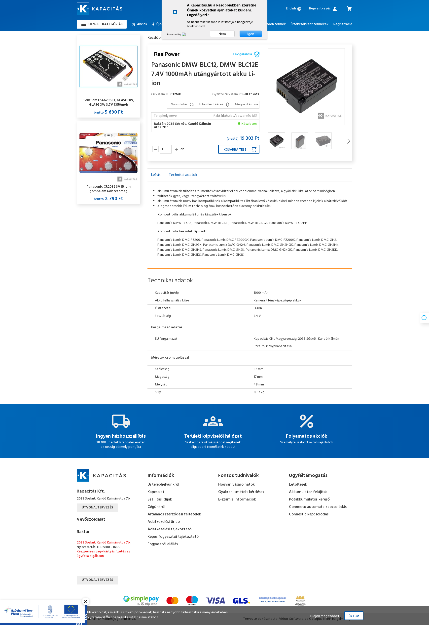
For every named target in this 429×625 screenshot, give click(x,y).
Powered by (174, 34)
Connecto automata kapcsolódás (318, 507)
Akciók (142, 24)
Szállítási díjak (159, 499)
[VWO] (187, 34)
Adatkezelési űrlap (163, 522)
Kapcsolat (155, 492)
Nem (222, 34)
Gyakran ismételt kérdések (241, 492)
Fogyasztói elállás (162, 544)
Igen (250, 34)
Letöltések (298, 484)
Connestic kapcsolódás (308, 514)
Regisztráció (342, 24)
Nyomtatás (179, 104)
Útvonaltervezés (97, 507)
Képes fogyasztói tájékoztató (173, 537)
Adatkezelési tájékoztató (169, 529)
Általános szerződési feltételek (174, 514)
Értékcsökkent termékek (309, 24)
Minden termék (274, 24)
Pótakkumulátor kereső (309, 499)
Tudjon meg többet (324, 616)
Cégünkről (156, 507)
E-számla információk (237, 499)
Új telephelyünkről (163, 484)
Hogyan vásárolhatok (236, 484)
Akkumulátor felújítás (308, 492)
